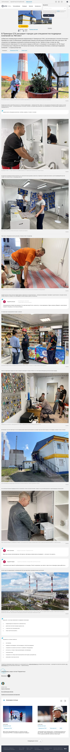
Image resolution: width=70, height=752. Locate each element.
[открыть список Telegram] (58, 1)
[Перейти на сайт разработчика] (65, 748)
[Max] (61, 1)
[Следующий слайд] (65, 701)
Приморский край (33, 29)
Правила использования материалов (10, 694)
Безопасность (38, 6)
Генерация (24, 6)
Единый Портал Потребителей (17, 1)
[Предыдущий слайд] (61, 701)
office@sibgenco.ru (38, 749)
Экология (31, 6)
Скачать (50, 28)
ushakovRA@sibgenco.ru (33, 664)
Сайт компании (5, 1)
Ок (48, 15)
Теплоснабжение (16, 6)
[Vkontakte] (56, 1)
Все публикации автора (7, 691)
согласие (58, 10)
